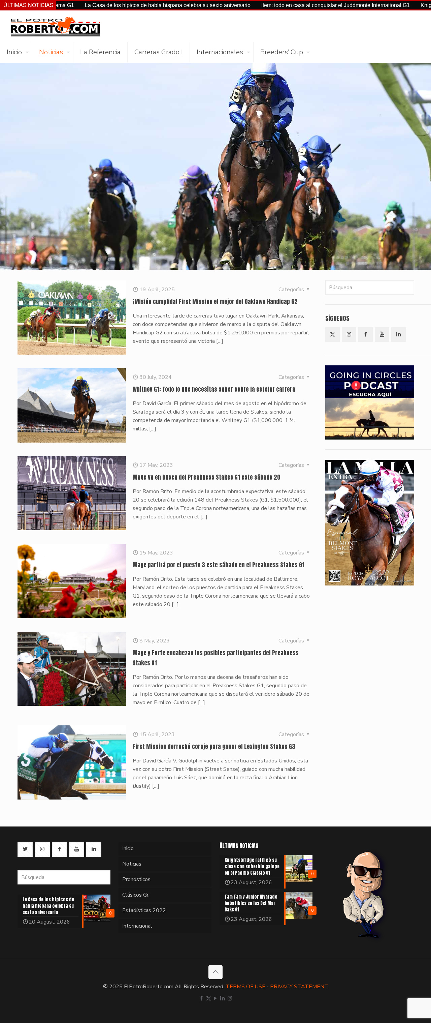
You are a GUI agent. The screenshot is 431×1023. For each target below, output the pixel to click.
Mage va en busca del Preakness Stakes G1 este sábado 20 (206, 477)
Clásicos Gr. (136, 895)
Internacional (137, 926)
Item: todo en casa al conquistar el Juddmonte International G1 (290, 5)
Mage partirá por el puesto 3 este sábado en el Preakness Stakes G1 (218, 565)
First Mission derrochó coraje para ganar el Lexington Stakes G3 (214, 746)
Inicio (128, 848)
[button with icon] (332, 334)
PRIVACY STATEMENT (299, 986)
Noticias (131, 864)
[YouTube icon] (215, 998)
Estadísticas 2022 (144, 910)
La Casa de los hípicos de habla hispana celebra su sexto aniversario (122, 5)
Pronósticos (136, 879)
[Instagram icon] (229, 998)
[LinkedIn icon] (222, 998)
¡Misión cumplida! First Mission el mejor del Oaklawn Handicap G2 (215, 301)
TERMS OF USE (245, 986)
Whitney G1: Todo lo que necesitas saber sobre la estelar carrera (214, 389)
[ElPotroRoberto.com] (55, 26)
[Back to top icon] (215, 972)
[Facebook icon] (201, 998)
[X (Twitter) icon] (208, 998)
